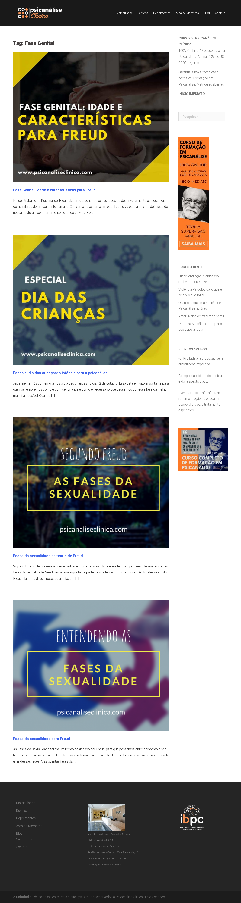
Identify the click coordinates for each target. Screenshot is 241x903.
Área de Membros (187, 13)
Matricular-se (124, 13)
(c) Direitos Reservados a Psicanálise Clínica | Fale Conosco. (121, 897)
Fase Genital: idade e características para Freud (54, 190)
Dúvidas (143, 13)
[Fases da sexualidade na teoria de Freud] (91, 482)
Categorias (24, 839)
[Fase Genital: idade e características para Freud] (91, 117)
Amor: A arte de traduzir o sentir (201, 316)
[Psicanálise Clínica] (45, 13)
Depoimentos (162, 13)
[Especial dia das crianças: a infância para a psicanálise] (91, 300)
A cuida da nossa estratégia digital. (45, 897)
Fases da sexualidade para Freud (41, 738)
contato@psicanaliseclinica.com (104, 864)
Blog (207, 13)
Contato (220, 13)
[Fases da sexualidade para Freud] (91, 665)
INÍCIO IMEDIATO (191, 94)
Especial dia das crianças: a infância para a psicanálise (60, 373)
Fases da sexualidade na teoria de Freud (48, 556)
